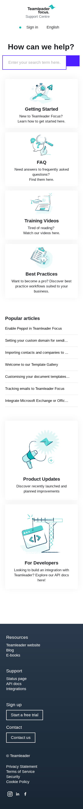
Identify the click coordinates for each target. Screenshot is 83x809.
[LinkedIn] (17, 794)
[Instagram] (10, 794)
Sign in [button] (32, 27)
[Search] (73, 60)
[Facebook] (25, 794)
